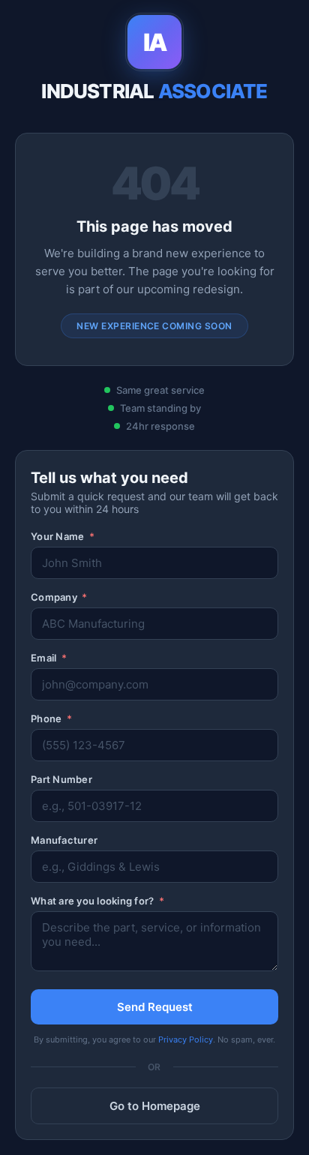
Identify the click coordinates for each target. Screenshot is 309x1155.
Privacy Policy (185, 1039)
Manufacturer (64, 840)
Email (49, 658)
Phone (51, 718)
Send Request (155, 1007)
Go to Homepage (155, 1106)
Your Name (62, 536)
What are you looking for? (97, 901)
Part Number (61, 779)
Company (59, 597)
